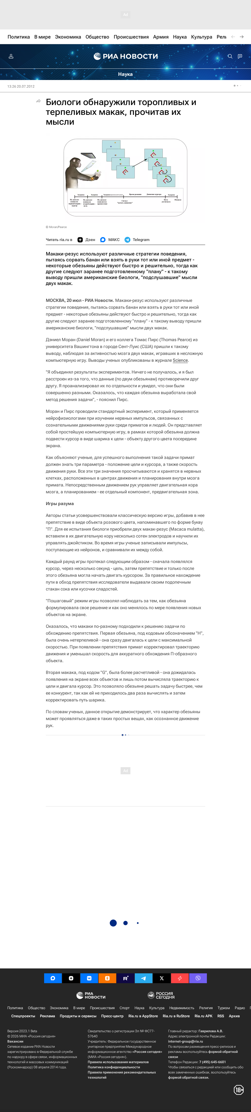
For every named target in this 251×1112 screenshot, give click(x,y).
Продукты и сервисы (78, 1016)
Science (180, 360)
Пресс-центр (112, 1016)
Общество (36, 1008)
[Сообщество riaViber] (198, 978)
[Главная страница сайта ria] (125, 56)
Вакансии (15, 1041)
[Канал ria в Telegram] (143, 978)
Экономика (59, 1008)
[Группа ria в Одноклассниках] (107, 978)
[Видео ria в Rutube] (125, 978)
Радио (240, 1008)
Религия (206, 1008)
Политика (15, 1008)
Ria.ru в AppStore (143, 1016)
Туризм (224, 1008)
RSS (220, 1016)
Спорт (125, 1008)
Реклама (47, 1016)
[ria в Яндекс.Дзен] (71, 978)
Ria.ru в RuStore (176, 1016)
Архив (234, 1016)
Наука (139, 1008)
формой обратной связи (188, 1077)
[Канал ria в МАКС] (53, 978)
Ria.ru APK (204, 1016)
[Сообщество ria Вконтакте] (89, 978)
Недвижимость (181, 1008)
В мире (79, 1008)
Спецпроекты (23, 1016)
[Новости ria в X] (162, 978)
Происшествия (102, 1008)
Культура (156, 1008)
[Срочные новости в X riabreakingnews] (180, 978)
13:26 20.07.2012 (21, 86)
